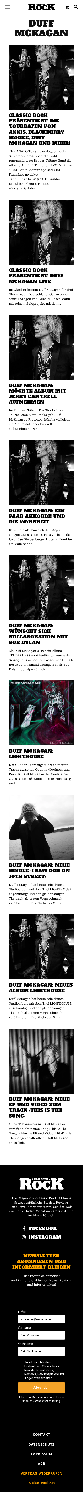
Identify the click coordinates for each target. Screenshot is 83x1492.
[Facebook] (24, 1228)
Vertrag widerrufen (41, 1473)
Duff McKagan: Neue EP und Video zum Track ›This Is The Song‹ (39, 1107)
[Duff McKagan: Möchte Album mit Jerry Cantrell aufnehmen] (41, 347)
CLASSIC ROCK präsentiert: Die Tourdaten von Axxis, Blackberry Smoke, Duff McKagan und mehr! (40, 129)
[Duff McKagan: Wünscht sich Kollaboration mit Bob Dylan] (41, 587)
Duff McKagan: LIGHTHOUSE (31, 754)
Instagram (45, 1237)
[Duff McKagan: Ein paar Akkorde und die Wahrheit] (41, 472)
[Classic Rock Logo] (41, 7)
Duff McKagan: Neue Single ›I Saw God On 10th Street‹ (39, 870)
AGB (41, 1463)
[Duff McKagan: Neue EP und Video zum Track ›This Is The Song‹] (41, 1061)
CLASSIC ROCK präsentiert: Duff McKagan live (36, 275)
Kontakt (41, 1434)
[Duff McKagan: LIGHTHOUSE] (41, 712)
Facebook (43, 1228)
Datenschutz (41, 1444)
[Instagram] (23, 1237)
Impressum (41, 1454)
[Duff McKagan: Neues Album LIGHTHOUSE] (41, 946)
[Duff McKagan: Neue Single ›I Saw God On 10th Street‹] (41, 827)
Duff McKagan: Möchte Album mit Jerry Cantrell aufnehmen (37, 393)
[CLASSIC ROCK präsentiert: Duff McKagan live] (41, 232)
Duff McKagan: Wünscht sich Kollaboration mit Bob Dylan (38, 634)
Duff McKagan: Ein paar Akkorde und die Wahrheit (37, 516)
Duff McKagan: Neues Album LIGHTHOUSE (41, 988)
